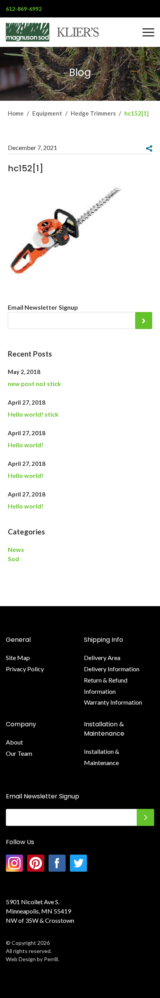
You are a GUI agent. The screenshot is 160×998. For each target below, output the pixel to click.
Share (149, 148)
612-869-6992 (24, 8)
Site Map (18, 657)
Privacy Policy (25, 668)
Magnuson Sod (52, 32)
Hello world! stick (33, 414)
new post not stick (34, 383)
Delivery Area (102, 657)
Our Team (19, 753)
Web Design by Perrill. (32, 959)
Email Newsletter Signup (43, 307)
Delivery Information (111, 668)
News (16, 549)
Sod (13, 558)
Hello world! (25, 444)
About (14, 742)
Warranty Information (113, 702)
